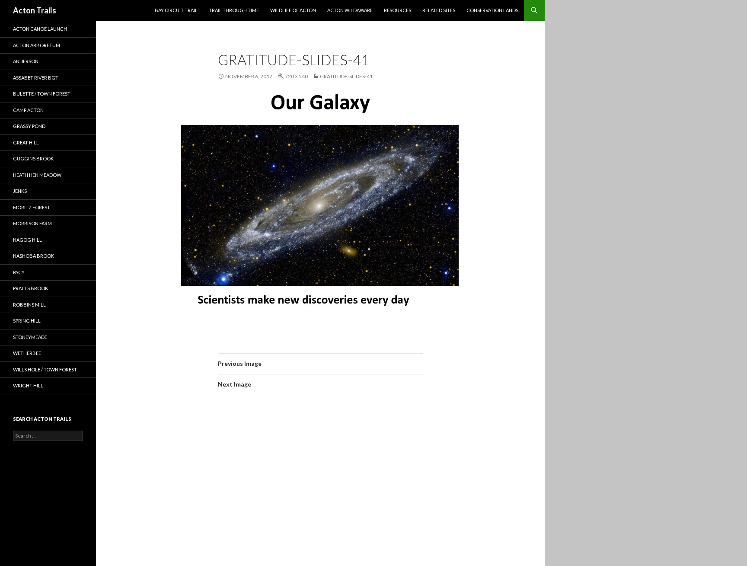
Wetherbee (27, 353)
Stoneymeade (30, 337)
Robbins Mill (29, 304)
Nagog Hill (27, 240)
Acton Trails (34, 10)
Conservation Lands (492, 10)
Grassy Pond (29, 126)
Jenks (20, 191)
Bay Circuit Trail (176, 10)
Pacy (19, 272)
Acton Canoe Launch (40, 29)
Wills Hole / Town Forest (45, 369)
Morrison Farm (32, 223)
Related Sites (438, 10)
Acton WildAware (350, 10)
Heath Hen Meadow (37, 175)
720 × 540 (296, 76)
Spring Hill (27, 320)
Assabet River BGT (35, 77)
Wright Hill (28, 385)
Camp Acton (28, 110)
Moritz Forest (31, 207)
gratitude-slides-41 (346, 76)
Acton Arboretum (36, 45)
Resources (397, 10)
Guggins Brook (33, 158)
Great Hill (26, 142)
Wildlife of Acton (293, 10)
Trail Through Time (234, 10)
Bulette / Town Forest (41, 93)
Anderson (25, 61)
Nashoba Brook (33, 256)
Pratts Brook (30, 288)
